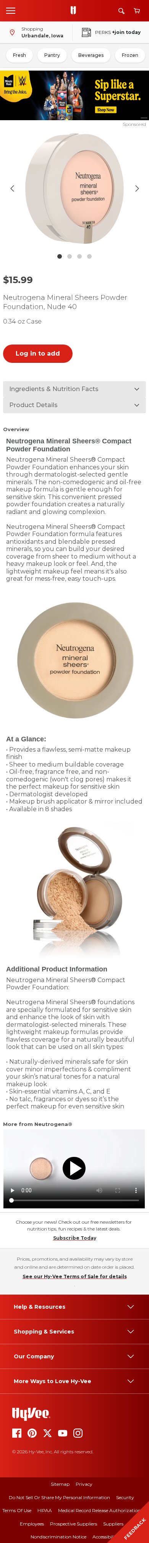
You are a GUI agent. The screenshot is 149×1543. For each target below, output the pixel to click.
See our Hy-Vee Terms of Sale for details (75, 1276)
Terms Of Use (16, 1510)
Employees (32, 1524)
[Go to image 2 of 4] (69, 256)
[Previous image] (12, 188)
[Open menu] (10, 10)
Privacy (84, 1484)
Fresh (19, 55)
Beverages (91, 55)
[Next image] (137, 188)
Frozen (130, 55)
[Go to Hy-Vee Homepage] (75, 10)
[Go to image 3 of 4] (79, 256)
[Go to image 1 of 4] (60, 256)
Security (125, 1497)
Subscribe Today (74, 1238)
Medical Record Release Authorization (99, 1510)
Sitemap (60, 1484)
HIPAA (44, 1510)
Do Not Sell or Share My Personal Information (59, 1497)
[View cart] (137, 11)
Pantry (52, 55)
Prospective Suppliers (73, 1524)
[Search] (121, 11)
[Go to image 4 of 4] (89, 256)
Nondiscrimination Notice (58, 1537)
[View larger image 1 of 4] (75, 188)
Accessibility (105, 1537)
